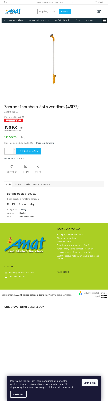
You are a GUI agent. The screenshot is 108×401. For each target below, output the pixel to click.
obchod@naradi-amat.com (21, 272)
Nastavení (18, 394)
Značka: (11, 111)
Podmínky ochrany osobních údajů (73, 245)
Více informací (65, 387)
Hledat (64, 11)
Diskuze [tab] (17, 184)
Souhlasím (90, 382)
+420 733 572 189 (17, 276)
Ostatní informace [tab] (41, 184)
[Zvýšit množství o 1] (14, 149)
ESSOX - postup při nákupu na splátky (74, 252)
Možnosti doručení (45, 143)
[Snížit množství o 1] (14, 152)
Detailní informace (13, 158)
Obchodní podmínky (66, 238)
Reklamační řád (64, 241)
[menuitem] (14, 20)
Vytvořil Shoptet (91, 293)
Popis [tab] (8, 184)
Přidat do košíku (30, 151)
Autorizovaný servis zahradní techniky (75, 248)
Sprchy (23, 209)
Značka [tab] (27, 184)
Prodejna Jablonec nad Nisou (51, 2)
